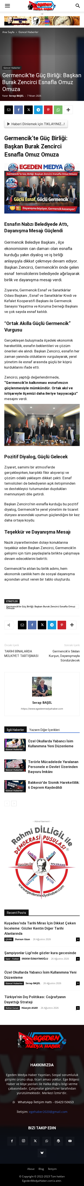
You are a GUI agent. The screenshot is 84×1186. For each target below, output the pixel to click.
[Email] (8, 109)
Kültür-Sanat (12, 1007)
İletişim (52, 1169)
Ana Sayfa (8, 32)
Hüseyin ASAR (30, 1007)
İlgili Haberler (15, 730)
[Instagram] (23, 1141)
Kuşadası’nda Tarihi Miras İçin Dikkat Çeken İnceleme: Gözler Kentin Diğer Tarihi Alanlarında (40, 928)
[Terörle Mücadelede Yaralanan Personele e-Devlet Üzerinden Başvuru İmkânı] (15, 765)
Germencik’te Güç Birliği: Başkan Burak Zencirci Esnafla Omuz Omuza (40, 607)
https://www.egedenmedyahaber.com (42, 708)
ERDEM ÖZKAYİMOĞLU (35, 958)
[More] (68, 109)
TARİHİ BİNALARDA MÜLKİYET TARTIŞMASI (21, 653)
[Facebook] (18, 109)
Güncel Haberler (28, 32)
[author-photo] (42, 696)
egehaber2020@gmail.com (48, 1112)
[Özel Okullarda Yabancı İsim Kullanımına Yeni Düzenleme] (15, 745)
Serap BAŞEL (16, 95)
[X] (28, 109)
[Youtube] (70, 1141)
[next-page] (14, 803)
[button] (7, 6)
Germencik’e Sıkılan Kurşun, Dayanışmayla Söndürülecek (64, 655)
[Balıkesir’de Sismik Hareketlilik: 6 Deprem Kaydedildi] (15, 786)
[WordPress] (58, 1141)
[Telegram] (38, 109)
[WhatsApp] (58, 109)
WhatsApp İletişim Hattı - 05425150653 (45, 1102)
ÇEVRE (9, 939)
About (30, 1169)
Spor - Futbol (12, 958)
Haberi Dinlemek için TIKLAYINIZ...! (38, 124)
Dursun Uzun (22, 939)
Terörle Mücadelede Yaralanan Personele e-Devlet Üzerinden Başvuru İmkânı (53, 767)
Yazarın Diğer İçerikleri (44, 730)
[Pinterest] (48, 109)
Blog (41, 1169)
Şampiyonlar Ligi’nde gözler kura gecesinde (40, 953)
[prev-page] (7, 803)
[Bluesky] (42, 1153)
